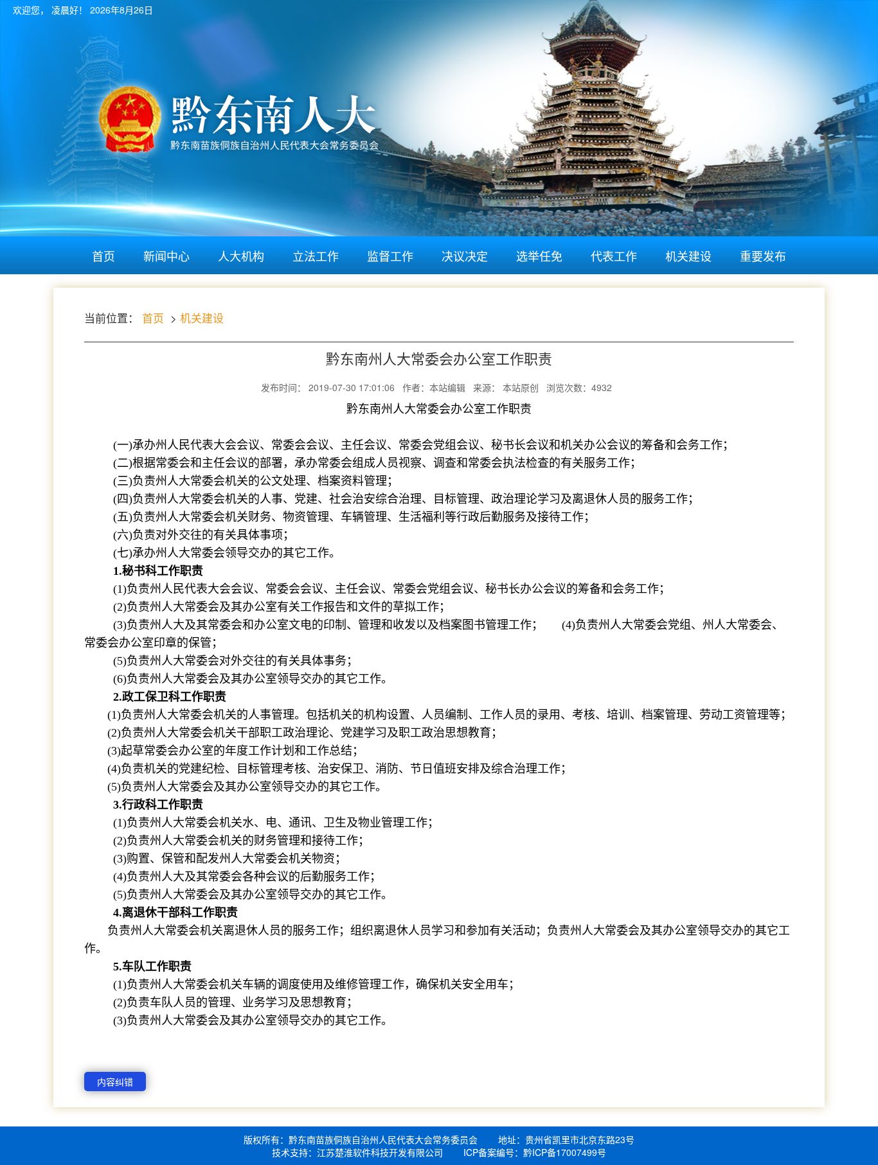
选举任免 (539, 255)
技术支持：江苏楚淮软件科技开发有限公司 (357, 1152)
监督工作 (390, 255)
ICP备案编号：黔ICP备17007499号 (534, 1152)
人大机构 (241, 255)
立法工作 (315, 255)
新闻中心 (166, 255)
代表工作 (614, 255)
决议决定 (465, 255)
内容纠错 (115, 1081)
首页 (103, 255)
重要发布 (763, 255)
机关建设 (688, 255)
